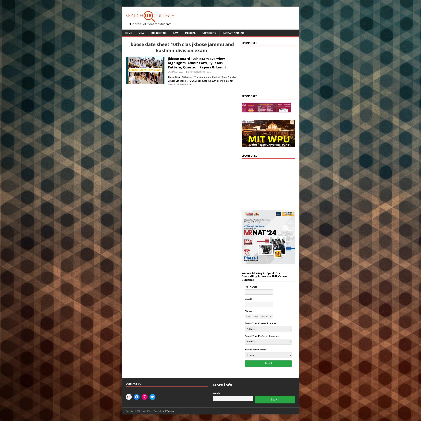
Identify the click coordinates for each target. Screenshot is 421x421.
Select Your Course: (256, 349)
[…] (195, 84)
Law (175, 33)
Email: (248, 299)
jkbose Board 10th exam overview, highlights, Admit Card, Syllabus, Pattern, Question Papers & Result (197, 62)
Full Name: (251, 286)
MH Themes (168, 411)
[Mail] (129, 397)
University (209, 33)
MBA (141, 33)
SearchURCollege (196, 72)
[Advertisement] (268, 69)
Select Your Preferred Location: (262, 336)
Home (128, 33)
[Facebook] (137, 397)
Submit (268, 363)
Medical (190, 33)
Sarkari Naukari (233, 33)
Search (216, 393)
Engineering (159, 33)
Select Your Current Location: (261, 323)
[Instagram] (145, 397)
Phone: (249, 311)
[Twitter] (152, 397)
